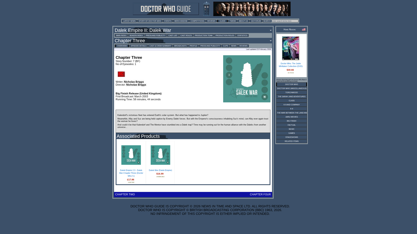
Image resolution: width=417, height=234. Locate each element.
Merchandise (180, 21)
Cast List (172, 35)
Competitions (197, 21)
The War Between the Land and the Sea (296, 113)
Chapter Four (260, 194)
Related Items (292, 141)
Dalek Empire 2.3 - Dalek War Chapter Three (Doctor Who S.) (131, 173)
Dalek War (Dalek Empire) (160, 170)
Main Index (121, 35)
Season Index (136, 35)
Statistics (242, 35)
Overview (122, 46)
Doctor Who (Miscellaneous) (292, 88)
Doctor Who (291, 84)
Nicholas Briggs (134, 81)
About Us (243, 21)
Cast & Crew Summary (160, 46)
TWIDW (233, 21)
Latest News (129, 21)
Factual (292, 125)
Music (292, 129)
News (233, 46)
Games (291, 133)
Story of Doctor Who (150, 21)
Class (292, 101)
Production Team (203, 35)
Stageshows (291, 137)
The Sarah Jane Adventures (291, 97)
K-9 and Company (292, 105)
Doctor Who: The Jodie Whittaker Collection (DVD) (291, 65)
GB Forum (256, 21)
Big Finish (291, 121)
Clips (225, 46)
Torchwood (291, 92)
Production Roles (225, 35)
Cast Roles (186, 35)
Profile (193, 46)
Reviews (211, 21)
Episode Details (138, 46)
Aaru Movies (292, 117)
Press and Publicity (155, 35)
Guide (222, 21)
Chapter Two (125, 194)
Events (167, 21)
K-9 (291, 109)
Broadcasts (180, 46)
